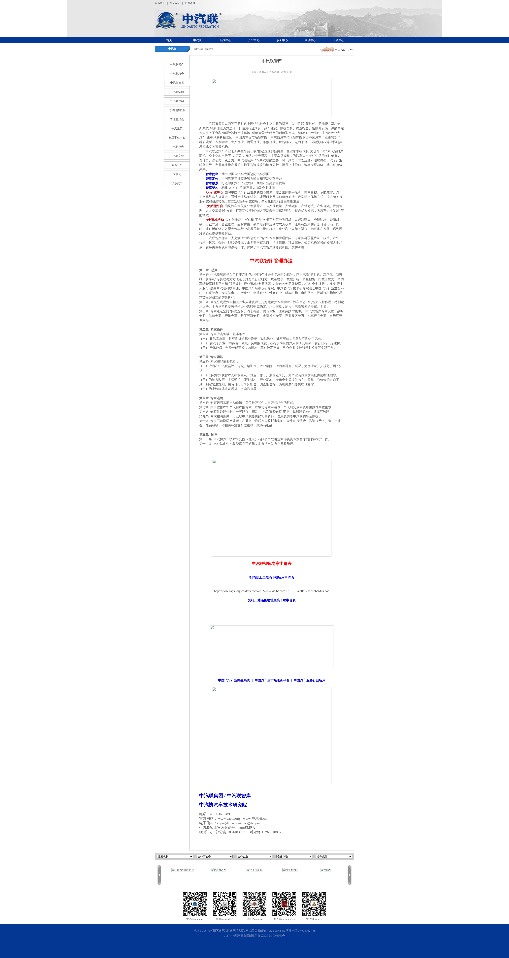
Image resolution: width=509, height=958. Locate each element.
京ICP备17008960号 (273, 935)
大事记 (177, 174)
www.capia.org (229, 818)
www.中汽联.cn (255, 818)
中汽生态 (177, 128)
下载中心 (338, 40)
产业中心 (253, 40)
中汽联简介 (177, 64)
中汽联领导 (177, 101)
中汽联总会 (177, 73)
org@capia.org (254, 823)
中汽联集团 (177, 91)
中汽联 (197, 40)
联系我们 (190, 3)
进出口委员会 (177, 110)
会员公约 (177, 165)
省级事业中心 (177, 137)
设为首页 (160, 3)
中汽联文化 (177, 155)
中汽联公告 (177, 146)
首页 (169, 40)
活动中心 (310, 40)
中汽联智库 (177, 82)
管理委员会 (177, 119)
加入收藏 (175, 3)
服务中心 (282, 40)
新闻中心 (225, 40)
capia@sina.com (229, 823)
